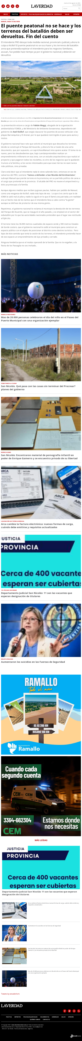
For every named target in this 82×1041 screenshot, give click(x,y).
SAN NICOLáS (10, 109)
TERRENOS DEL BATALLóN (34, 109)
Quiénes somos (35, 1019)
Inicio (6, 14)
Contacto (46, 1019)
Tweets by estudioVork (10, 994)
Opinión (76, 14)
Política (15, 14)
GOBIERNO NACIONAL (21, 109)
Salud (67, 14)
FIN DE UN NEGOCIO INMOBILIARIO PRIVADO (53, 109)
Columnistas (48, 14)
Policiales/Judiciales (36, 14)
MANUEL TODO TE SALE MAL (73, 109)
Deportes (24, 14)
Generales (58, 14)
